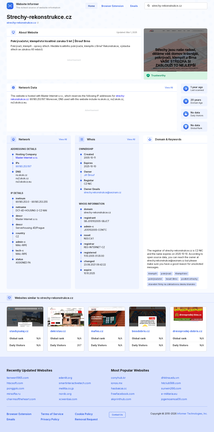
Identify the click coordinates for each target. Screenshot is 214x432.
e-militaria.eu (169, 393)
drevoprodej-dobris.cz (187, 331)
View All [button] (169, 87)
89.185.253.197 (23, 166)
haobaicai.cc (119, 388)
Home (91, 6)
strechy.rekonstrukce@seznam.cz (102, 192)
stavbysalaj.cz (19, 331)
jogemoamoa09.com (174, 399)
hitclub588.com (171, 383)
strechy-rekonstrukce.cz (21, 22)
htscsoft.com (15, 383)
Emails (134, 6)
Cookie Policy (84, 414)
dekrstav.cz (58, 331)
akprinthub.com (121, 399)
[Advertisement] (74, 69)
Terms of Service (52, 414)
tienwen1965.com (18, 377)
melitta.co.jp (66, 388)
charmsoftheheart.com (21, 399)
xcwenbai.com (68, 399)
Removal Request (86, 419)
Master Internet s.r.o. (27, 157)
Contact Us (117, 414)
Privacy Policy (50, 419)
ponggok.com (15, 388)
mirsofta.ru (13, 393)
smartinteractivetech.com (75, 383)
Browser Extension (112, 6)
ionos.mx (116, 383)
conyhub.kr (118, 377)
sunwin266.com (171, 388)
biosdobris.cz (141, 331)
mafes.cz (97, 331)
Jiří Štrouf (89, 175)
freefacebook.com (122, 393)
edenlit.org (65, 377)
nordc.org (65, 393)
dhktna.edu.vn (170, 377)
